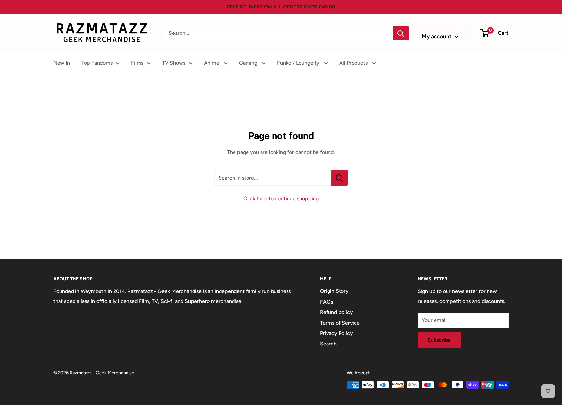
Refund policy (336, 312)
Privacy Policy (336, 333)
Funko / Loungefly (299, 63)
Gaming (249, 63)
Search (328, 344)
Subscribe (439, 340)
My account (437, 36)
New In (61, 63)
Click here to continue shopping (281, 199)
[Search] (401, 33)
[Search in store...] (339, 178)
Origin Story (334, 291)
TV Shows (173, 63)
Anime (212, 63)
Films (137, 63)
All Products (354, 63)
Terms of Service (340, 323)
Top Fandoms (97, 63)
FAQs (326, 302)
